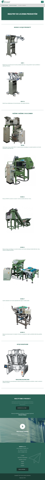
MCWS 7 (22, 299)
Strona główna (4, 5)
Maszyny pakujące (13, 5)
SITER (24, 477)
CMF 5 (22, 63)
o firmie (22, 455)
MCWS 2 (22, 197)
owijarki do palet (22, 459)
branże (22, 461)
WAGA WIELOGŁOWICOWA (22, 379)
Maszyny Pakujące (22, 414)
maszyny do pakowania (22, 457)
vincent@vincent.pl (23, 451)
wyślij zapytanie (22, 469)
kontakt (22, 465)
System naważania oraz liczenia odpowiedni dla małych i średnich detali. (16, 300)
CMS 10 (22, 101)
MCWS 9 (22, 332)
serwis (22, 463)
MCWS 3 (22, 247)
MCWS (22, 145)
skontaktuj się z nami (21, 408)
